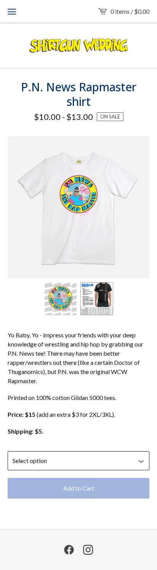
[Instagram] (88, 550)
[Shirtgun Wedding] (78, 45)
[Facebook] (69, 550)
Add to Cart (78, 488)
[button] (12, 11)
